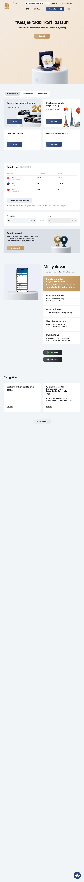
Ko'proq (14, 3)
